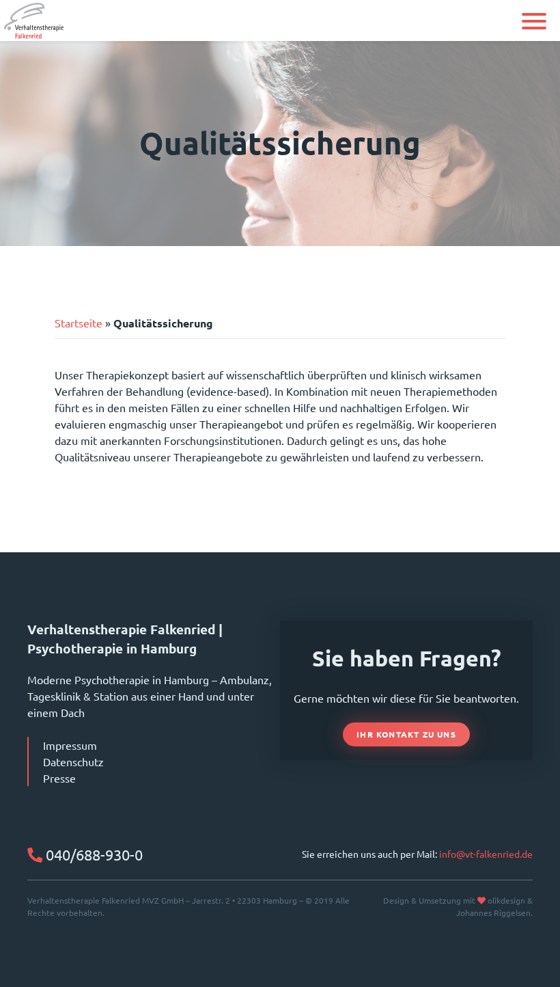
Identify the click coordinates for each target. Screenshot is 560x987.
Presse (59, 778)
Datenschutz (73, 761)
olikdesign (506, 900)
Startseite (78, 322)
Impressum (70, 745)
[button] (534, 21)
